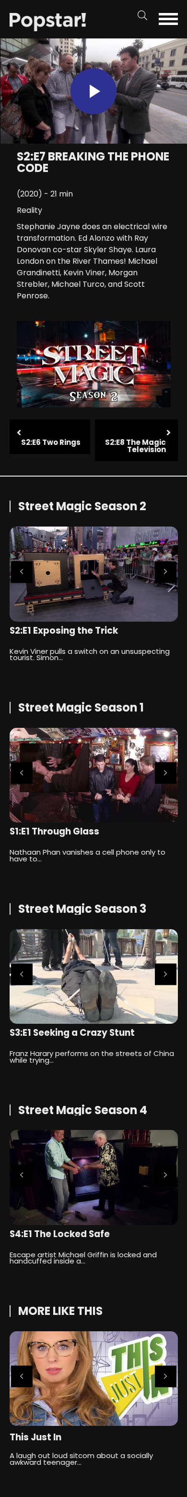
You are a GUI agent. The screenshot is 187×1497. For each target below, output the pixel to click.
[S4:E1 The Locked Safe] (94, 1177)
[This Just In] (94, 1378)
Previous (22, 572)
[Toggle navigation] (171, 19)
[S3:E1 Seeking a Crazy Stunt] (94, 976)
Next (165, 572)
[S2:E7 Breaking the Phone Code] (48, 21)
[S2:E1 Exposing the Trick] (94, 574)
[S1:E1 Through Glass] (94, 775)
